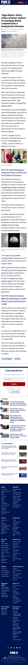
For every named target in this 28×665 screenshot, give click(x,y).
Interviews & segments (4, 613)
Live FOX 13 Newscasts (16, 544)
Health (3, 498)
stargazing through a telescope (13, 187)
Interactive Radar (17, 492)
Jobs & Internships (15, 591)
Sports (3, 518)
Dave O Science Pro (17, 534)
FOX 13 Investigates (4, 502)
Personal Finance (5, 572)
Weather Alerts (16, 498)
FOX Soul (15, 552)
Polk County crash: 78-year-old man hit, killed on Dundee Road (9, 460)
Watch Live (20, 2)
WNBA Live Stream (15, 637)
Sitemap (3, 514)
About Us (16, 583)
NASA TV (15, 557)
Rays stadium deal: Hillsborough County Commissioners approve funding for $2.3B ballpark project (17, 419)
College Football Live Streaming (17, 614)
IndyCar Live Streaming (16, 624)
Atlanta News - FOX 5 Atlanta (5, 596)
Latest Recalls (4, 570)
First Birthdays (16, 532)
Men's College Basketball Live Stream (16, 628)
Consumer (3, 496)
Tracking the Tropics (16, 502)
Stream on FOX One (16, 608)
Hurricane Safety (17, 500)
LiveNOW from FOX (16, 547)
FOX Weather (16, 507)
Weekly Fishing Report (5, 529)
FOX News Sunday (4, 509)
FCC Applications (17, 601)
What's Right (4, 543)
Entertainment (18, 566)
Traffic (14, 520)
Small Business (5, 576)
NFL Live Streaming (15, 611)
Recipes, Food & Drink (5, 556)
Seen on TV (4, 507)
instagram (14, 647)
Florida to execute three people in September (9, 467)
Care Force (4, 562)
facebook (8, 647)
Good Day (16, 518)
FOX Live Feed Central (16, 554)
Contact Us (15, 603)
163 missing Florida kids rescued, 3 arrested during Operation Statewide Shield (18, 403)
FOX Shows (16, 575)
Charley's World (17, 522)
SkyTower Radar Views (17, 490)
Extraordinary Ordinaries (16, 527)
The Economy (4, 574)
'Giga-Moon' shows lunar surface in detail (12, 49)
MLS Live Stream (17, 639)
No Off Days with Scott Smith (5, 526)
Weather (16, 487)
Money (3, 566)
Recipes (15, 530)
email (20, 647)
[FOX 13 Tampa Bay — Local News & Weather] (5, 2)
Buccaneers (4, 520)
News (3, 487)
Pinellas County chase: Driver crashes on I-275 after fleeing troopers (18, 436)
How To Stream (17, 541)
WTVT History (16, 594)
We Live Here (4, 540)
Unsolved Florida (5, 505)
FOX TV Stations (13, 29)
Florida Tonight (5, 545)
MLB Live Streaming (15, 618)
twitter (11, 647)
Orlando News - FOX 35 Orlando (5, 588)
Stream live (4, 611)
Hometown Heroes (15, 524)
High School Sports (4, 532)
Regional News (4, 584)
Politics (3, 500)
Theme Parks (4, 551)
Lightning (3, 524)
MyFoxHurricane (17, 505)
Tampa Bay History (4, 560)
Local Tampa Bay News (5, 491)
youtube (17, 647)
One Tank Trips (5, 549)
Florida (3, 494)
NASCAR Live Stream (16, 621)
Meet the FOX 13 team (17, 586)
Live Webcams (16, 494)
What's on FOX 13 (17, 577)
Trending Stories (17, 574)
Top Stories (4, 489)
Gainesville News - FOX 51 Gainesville (5, 592)
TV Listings (15, 589)
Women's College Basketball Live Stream (17, 633)
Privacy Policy (15, 391)
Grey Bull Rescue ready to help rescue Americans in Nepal (8, 453)
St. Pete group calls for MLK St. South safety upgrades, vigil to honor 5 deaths (8, 447)
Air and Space (21, 29)
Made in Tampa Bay (5, 553)
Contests (15, 579)
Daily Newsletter (5, 512)
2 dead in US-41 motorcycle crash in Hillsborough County (9, 474)
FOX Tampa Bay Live (17, 559)
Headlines (15, 568)
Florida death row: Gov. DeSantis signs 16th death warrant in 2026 (18, 410)
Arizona (14, 98)
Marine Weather (17, 496)
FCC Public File (16, 599)
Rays (2, 522)
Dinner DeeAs (4, 547)
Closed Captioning (15, 596)
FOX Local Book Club (17, 571)
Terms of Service (15, 393)
